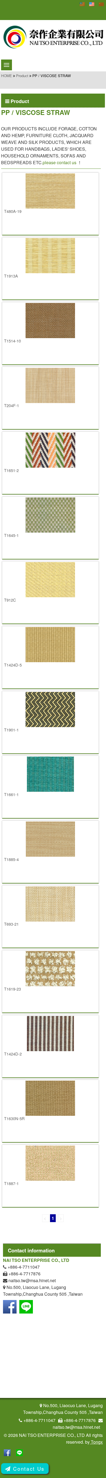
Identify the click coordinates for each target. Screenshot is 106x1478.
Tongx (96, 1442)
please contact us (59, 162)
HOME (6, 75)
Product (22, 75)
